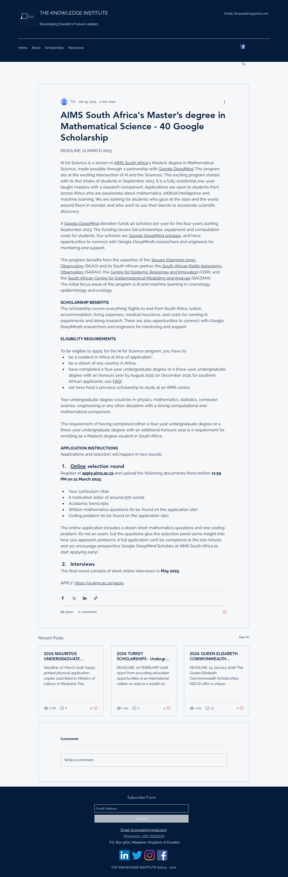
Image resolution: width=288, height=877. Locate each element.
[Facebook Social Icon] (162, 855)
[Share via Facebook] (63, 598)
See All (244, 637)
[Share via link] (96, 598)
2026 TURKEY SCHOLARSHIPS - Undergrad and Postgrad (143, 656)
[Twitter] (137, 855)
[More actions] (224, 101)
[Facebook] (243, 46)
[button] (243, 63)
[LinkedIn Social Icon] (124, 855)
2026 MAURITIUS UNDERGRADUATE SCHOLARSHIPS (62, 656)
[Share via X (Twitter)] (74, 598)
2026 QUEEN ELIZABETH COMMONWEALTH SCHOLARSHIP (214, 656)
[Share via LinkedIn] (85, 598)
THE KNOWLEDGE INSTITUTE (74, 13)
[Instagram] (149, 855)
